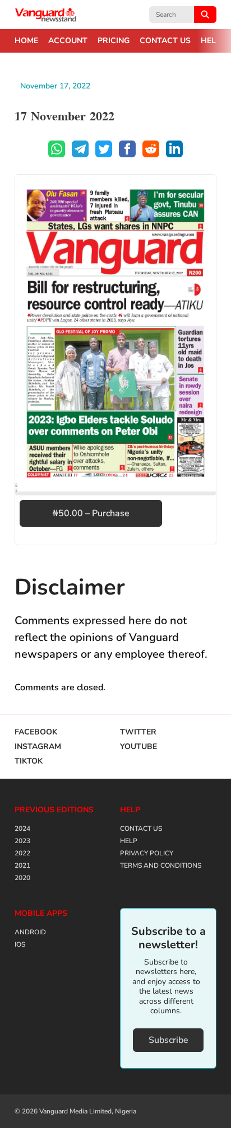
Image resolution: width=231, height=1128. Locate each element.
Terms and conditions (160, 865)
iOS (20, 944)
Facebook (36, 732)
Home (26, 41)
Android (30, 932)
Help (211, 41)
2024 (22, 828)
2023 (22, 840)
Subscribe (168, 1040)
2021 (22, 865)
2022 (22, 853)
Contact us (165, 41)
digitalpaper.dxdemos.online (46, 15)
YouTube (138, 747)
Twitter (138, 732)
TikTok (29, 761)
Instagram (38, 747)
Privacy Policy (146, 853)
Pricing (114, 41)
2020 (22, 877)
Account (67, 41)
